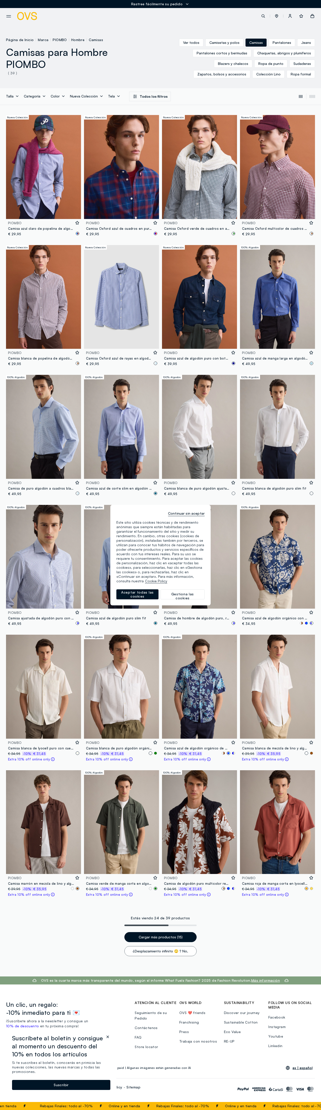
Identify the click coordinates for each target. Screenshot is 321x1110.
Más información (265, 980)
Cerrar (308, 1106)
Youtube (275, 1036)
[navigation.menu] (8, 16)
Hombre (78, 40)
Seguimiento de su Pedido (151, 1015)
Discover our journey (242, 1013)
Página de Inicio (20, 40)
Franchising (189, 1022)
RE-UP (229, 1041)
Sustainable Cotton (241, 1022)
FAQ (138, 1037)
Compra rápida (43, 212)
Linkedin (275, 1046)
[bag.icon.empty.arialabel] (312, 16)
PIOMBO (60, 40)
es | (302, 1068)
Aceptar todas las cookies (137, 594)
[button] (276, 16)
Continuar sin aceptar (186, 513)
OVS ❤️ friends (192, 1013)
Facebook (276, 1017)
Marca (43, 40)
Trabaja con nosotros (198, 1041)
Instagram (277, 1027)
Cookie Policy (156, 581)
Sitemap (133, 1087)
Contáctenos (146, 1028)
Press (184, 1032)
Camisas (96, 40)
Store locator (146, 1047)
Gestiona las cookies (182, 595)
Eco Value (232, 1032)
